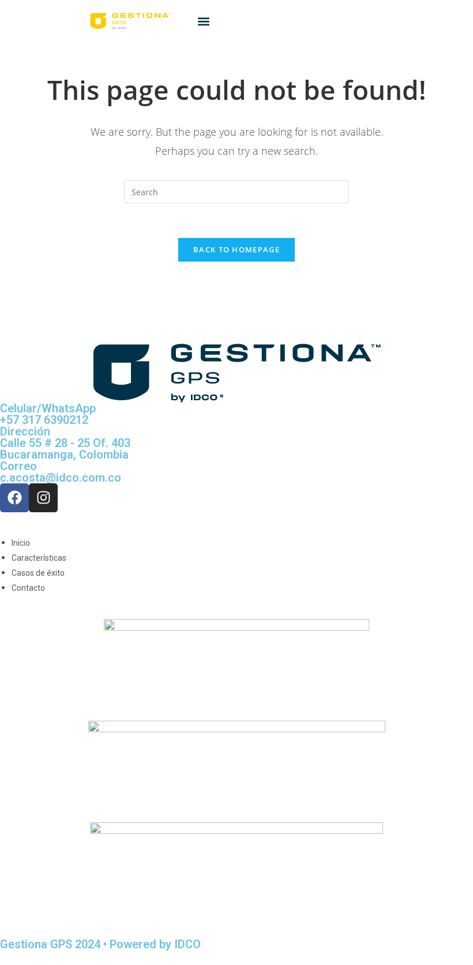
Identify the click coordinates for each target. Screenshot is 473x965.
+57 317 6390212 (44, 420)
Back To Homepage (236, 249)
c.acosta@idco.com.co (60, 478)
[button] (203, 21)
